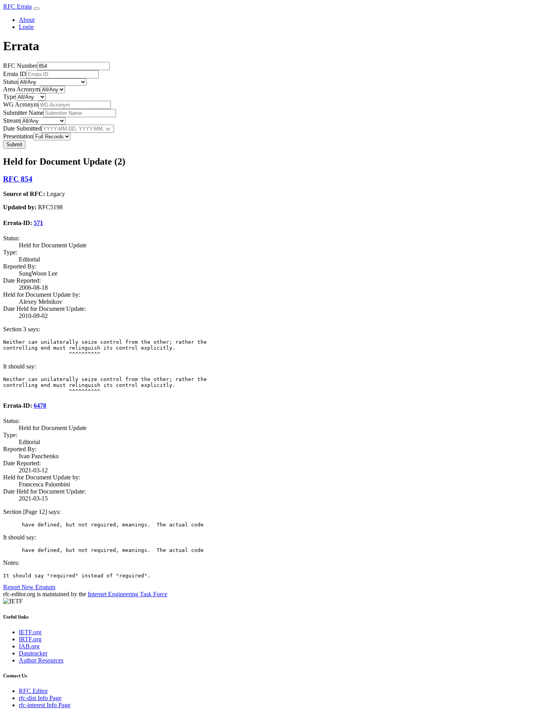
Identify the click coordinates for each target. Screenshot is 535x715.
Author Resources (41, 660)
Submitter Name (23, 112)
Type (9, 96)
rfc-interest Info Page (44, 705)
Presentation (18, 136)
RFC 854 (18, 179)
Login (26, 27)
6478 (40, 405)
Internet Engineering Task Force (127, 594)
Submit (14, 144)
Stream (11, 120)
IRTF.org (30, 639)
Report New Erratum (29, 587)
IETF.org (30, 632)
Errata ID (14, 74)
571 (38, 223)
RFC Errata (17, 6)
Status (10, 81)
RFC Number (20, 65)
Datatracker (33, 653)
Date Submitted (22, 128)
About (26, 19)
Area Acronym (21, 89)
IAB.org (29, 646)
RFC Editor (33, 691)
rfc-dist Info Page (40, 698)
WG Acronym (20, 104)
